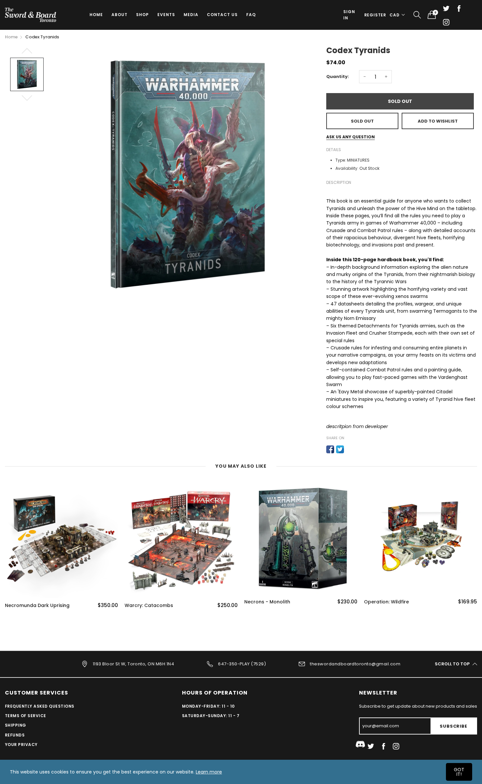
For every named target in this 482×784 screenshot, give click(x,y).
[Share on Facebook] (330, 449)
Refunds (15, 735)
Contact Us (222, 14)
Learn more (209, 772)
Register (375, 15)
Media (191, 14)
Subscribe (453, 726)
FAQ (251, 14)
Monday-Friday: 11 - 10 (208, 706)
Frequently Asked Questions (39, 706)
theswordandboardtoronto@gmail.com (355, 663)
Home (96, 14)
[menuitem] (96, 14)
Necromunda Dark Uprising (37, 605)
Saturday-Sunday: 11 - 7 (210, 715)
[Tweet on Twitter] (340, 449)
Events (166, 14)
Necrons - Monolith (267, 602)
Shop (142, 14)
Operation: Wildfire (386, 602)
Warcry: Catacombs (149, 605)
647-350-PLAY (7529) (242, 663)
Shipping (15, 725)
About (119, 14)
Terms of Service (25, 715)
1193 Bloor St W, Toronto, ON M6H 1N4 (133, 663)
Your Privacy (21, 744)
